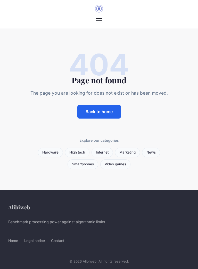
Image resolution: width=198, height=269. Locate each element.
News (151, 152)
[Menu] (99, 20)
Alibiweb (19, 207)
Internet (102, 152)
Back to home (99, 111)
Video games (115, 164)
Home (13, 240)
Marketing (127, 152)
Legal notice (34, 240)
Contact (57, 240)
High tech (77, 152)
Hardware (50, 152)
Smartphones (83, 164)
